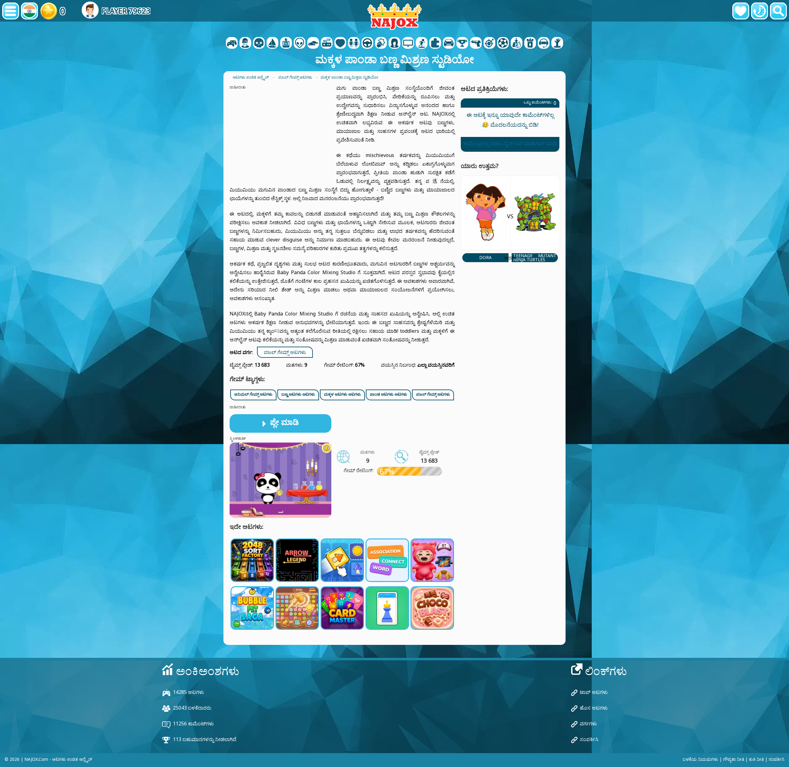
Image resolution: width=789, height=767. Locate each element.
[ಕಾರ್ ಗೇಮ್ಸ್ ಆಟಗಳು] (313, 43)
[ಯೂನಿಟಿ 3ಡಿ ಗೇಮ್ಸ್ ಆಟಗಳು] (543, 43)
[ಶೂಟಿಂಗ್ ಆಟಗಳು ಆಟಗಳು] (476, 43)
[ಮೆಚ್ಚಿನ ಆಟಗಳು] (740, 10)
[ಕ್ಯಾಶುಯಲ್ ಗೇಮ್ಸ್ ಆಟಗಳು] (326, 43)
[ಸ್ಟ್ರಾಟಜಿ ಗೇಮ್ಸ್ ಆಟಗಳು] (516, 43)
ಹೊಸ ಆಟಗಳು (594, 707)
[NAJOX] (394, 16)
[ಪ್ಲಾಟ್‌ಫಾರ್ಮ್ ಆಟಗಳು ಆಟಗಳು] (421, 43)
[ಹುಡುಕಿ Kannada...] (778, 10)
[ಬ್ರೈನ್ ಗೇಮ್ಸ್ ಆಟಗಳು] (299, 43)
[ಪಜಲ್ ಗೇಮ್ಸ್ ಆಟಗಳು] (435, 43)
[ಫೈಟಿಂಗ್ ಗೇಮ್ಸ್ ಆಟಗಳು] (381, 43)
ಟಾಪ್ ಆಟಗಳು (594, 692)
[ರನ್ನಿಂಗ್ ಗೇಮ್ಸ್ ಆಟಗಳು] (462, 43)
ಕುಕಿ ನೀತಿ (756, 759)
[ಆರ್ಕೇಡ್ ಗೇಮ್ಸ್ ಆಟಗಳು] (286, 43)
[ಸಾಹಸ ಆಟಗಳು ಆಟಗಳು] (272, 43)
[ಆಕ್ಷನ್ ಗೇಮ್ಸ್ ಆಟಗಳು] (259, 43)
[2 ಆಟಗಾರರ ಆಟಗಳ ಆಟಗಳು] (232, 43)
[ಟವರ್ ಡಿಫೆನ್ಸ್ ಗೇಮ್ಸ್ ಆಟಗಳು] (530, 43)
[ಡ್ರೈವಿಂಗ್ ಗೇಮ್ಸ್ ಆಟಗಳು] (367, 43)
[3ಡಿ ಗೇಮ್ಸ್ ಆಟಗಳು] (245, 43)
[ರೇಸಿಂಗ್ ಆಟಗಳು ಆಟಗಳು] (449, 43)
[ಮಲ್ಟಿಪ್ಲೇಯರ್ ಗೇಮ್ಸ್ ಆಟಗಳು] (408, 43)
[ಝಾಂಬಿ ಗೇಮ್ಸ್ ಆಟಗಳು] (557, 43)
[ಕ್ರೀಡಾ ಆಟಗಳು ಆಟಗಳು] (503, 43)
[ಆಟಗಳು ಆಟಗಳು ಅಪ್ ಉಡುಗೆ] (354, 43)
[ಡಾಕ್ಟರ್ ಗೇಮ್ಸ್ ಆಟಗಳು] (340, 43)
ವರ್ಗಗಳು (588, 723)
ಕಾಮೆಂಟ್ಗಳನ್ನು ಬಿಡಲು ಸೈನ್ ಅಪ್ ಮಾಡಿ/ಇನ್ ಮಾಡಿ (510, 143)
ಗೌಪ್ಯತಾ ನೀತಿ (733, 759)
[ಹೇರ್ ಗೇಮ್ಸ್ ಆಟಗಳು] (394, 43)
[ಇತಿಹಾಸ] (759, 10)
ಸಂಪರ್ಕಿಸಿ (589, 739)
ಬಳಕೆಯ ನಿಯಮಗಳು (700, 759)
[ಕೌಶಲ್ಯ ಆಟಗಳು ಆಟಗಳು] (489, 43)
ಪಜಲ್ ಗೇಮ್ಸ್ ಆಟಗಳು (285, 352)
